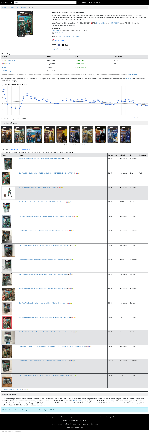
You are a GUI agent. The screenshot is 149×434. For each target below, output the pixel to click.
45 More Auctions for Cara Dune (11, 389)
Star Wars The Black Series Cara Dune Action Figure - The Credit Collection (42, 303)
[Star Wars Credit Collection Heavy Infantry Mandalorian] (34, 134)
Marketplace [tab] (26, 149)
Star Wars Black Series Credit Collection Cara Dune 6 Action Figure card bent (42, 231)
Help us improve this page (60, 49)
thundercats (81, 417)
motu (58, 417)
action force (105, 417)
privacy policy (83, 424)
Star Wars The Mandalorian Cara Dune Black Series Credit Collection (40, 158)
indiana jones (90, 417)
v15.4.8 (84, 2)
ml (100, 417)
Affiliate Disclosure (132, 74)
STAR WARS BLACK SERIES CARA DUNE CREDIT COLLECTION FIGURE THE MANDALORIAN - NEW (52, 346)
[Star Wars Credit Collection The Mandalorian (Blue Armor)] (74, 134)
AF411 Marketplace (8, 71)
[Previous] (3, 135)
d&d (97, 417)
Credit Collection (21, 7)
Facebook (75, 420)
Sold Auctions (10, 60)
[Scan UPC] (78, 2)
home (53, 424)
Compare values (59, 33)
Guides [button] (96, 2)
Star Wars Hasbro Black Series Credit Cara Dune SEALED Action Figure (41, 202)
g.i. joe (54, 417)
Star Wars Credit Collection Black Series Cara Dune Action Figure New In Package (44, 245)
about (59, 424)
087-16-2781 (100, 23)
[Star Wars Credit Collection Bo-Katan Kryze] (112, 134)
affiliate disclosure (70, 424)
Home (4, 7)
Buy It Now (9, 64)
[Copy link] (66, 44)
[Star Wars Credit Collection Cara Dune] (25, 23)
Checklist (77, 36)
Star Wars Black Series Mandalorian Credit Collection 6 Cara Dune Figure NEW (43, 361)
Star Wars (11, 7)
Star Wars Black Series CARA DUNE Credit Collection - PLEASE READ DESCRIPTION (46, 173)
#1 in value (129, 78)
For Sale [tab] (5, 149)
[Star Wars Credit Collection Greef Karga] (125, 134)
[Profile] (11, 2)
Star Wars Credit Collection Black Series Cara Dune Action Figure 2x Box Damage (44, 375)
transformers (47, 417)
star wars (33, 417)
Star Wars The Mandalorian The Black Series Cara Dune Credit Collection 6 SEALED (45, 216)
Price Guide (61, 36)
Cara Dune (55, 30)
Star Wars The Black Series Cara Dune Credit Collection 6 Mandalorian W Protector (44, 332)
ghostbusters (114, 417)
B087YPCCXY (114, 23)
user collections (40, 405)
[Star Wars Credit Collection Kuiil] (62, 134)
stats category (115, 403)
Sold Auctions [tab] (15, 149)
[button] (90, 2)
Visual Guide (70, 36)
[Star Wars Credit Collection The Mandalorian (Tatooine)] (87, 134)
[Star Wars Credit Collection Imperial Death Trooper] (6, 134)
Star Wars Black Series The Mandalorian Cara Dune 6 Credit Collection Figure (43, 259)
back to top (94, 424)
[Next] (146, 135)
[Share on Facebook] (59, 44)
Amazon (4, 67)
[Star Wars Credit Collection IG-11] (49, 134)
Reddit (84, 420)
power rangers (69, 417)
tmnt (62, 417)
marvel (40, 417)
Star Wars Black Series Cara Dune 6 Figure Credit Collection (37, 187)
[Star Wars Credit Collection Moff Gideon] (100, 134)
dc (76, 417)
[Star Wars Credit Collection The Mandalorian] (19, 134)
